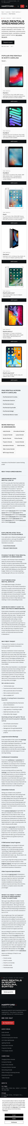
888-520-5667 (7, 1018)
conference (11, 760)
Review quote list (8, 992)
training (4, 772)
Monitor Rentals (7, 438)
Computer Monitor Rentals (9, 1067)
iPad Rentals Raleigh (8, 411)
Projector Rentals (7, 442)
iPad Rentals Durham (8, 404)
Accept (14, 1115)
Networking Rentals (7, 1070)
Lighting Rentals (6, 1043)
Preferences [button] (5, 1110)
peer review (12, 827)
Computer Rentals (7, 434)
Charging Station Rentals (8, 1059)
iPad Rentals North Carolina (10, 397)
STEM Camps (5, 845)
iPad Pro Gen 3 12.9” (8, 373)
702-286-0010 (5, 1090)
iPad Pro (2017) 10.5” (9, 293)
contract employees (10, 810)
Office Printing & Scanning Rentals (11, 1072)
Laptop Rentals (20, 434)
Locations (8, 12)
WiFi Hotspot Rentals (8, 452)
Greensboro (4, 13)
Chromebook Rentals (18, 431)
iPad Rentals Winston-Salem (10, 414)
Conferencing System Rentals (10, 1037)
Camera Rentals (6, 1035)
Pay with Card (9, 1022)
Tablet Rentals (20, 445)
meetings (23, 739)
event (16, 935)
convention (19, 760)
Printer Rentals (18, 438)
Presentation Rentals (7, 1045)
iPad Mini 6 (6, 133)
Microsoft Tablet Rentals (10, 548)
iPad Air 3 (5, 92)
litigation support (6, 863)
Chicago (4, 1093)
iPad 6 (4, 214)
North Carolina (16, 12)
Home (3, 12)
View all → (4, 61)
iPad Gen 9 (6, 254)
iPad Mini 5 (6, 173)
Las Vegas (4, 1086)
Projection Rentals (6, 1048)
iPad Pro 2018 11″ (8, 331)
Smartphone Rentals (8, 445)
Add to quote (14, 101)
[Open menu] (26, 6)
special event (13, 874)
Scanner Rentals (19, 442)
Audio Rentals (6, 431)
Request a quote (8, 42)
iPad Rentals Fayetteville (9, 407)
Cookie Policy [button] (15, 1107)
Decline (14, 1118)
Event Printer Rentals (9, 545)
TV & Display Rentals (7, 1050)
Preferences (14, 1122)
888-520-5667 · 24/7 (7, 46)
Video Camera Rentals (8, 449)
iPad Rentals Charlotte (9, 400)
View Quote (12, 510)
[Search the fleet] (18, 6)
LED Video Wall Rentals (8, 1040)
